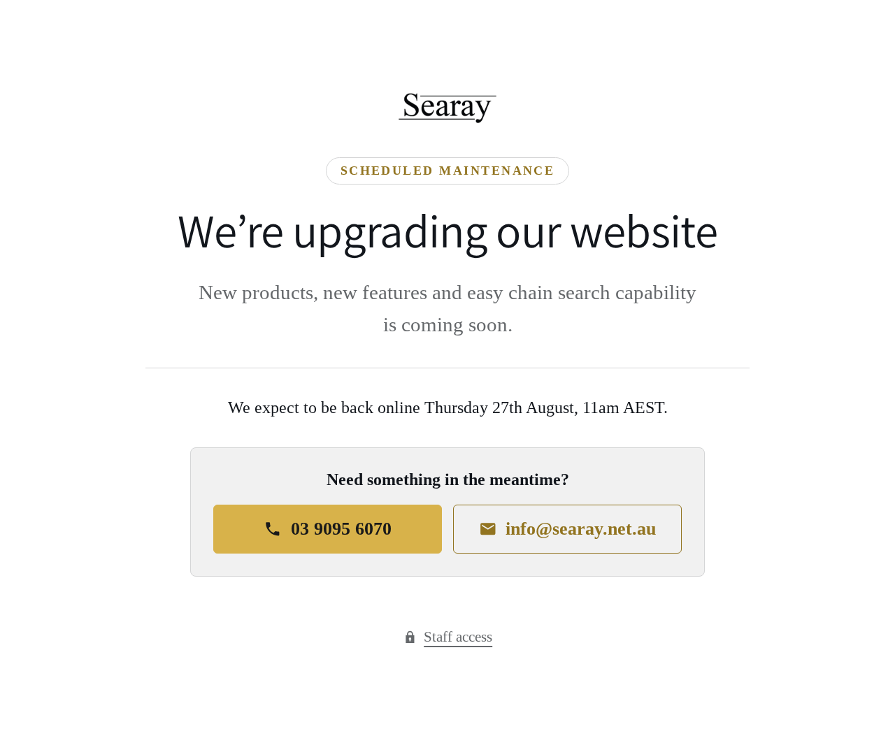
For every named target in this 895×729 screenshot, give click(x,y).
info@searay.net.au (581, 529)
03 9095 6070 (341, 529)
